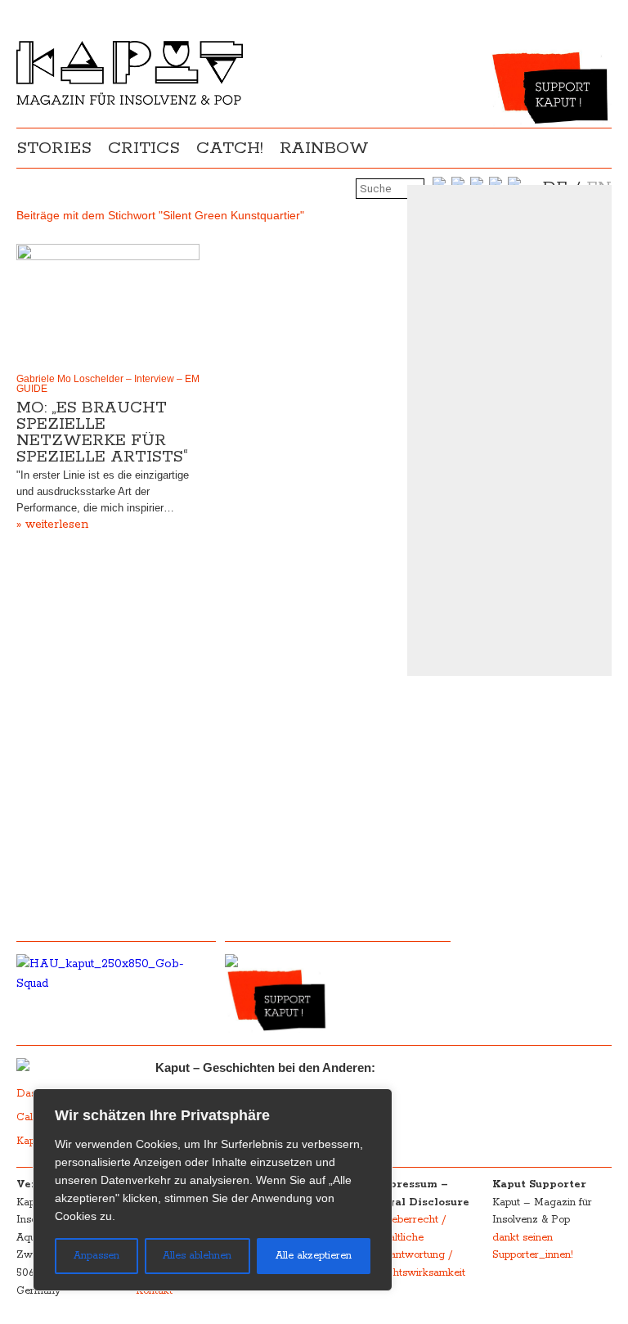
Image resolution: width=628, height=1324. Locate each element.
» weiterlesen (52, 524)
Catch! (229, 148)
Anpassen (96, 1256)
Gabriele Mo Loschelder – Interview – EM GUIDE (108, 384)
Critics (144, 148)
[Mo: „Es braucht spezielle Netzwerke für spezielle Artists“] (108, 305)
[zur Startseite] (129, 101)
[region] (212, 1189)
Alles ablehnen (197, 1256)
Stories (54, 148)
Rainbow (324, 148)
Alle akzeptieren (314, 1256)
